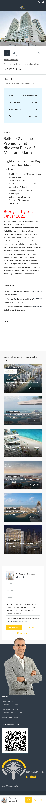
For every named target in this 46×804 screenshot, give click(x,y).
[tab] (7, 53)
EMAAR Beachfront (11, 60)
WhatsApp (24, 634)
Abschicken (14, 627)
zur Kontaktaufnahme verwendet (19, 621)
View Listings (21, 577)
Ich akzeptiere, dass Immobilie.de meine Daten (24, 620)
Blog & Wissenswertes (10, 786)
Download (37, 291)
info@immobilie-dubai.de (11, 718)
